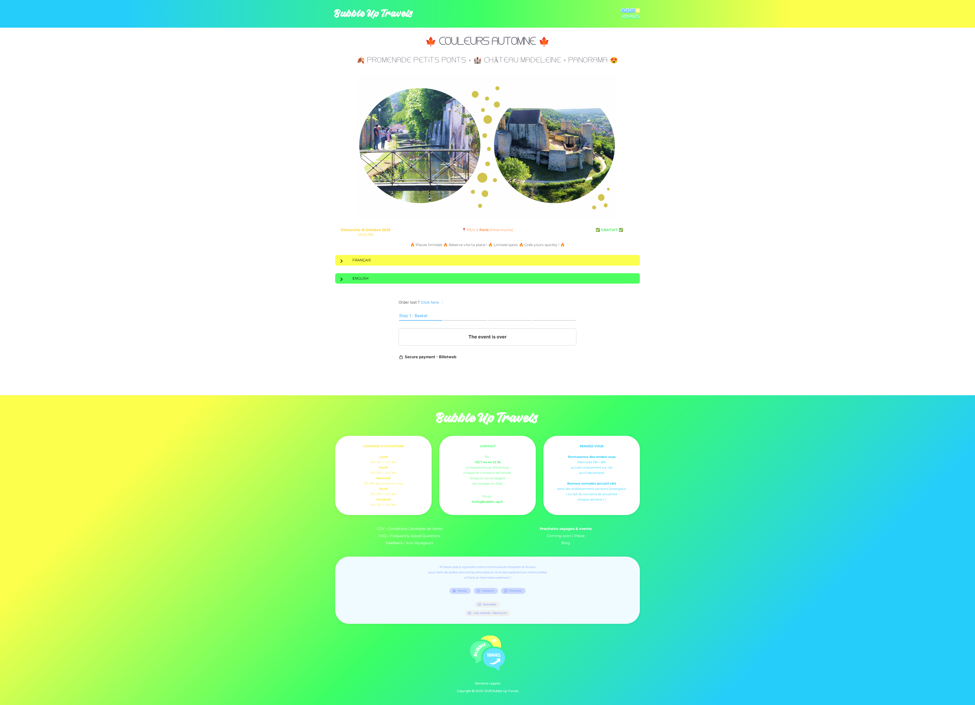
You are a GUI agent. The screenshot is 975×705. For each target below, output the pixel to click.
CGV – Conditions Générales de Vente (409, 528)
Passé (579, 536)
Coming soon (559, 536)
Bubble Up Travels (374, 13)
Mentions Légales (487, 683)
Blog (565, 543)
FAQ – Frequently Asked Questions (409, 536)
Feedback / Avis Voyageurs (409, 543)
